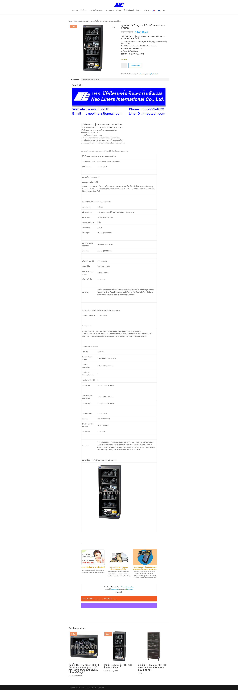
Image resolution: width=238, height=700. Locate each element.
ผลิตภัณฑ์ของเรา (95, 10)
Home (70, 21)
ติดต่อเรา (139, 10)
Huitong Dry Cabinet (80, 21)
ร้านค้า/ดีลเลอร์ (129, 10)
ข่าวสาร (118, 10)
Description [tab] (75, 80)
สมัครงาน (147, 10)
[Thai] (159, 12)
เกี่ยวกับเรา (83, 10)
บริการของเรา (109, 10)
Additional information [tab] (91, 80)
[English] (154, 12)
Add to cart (135, 65)
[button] (113, 27)
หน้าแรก (75, 10)
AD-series (90, 21)
